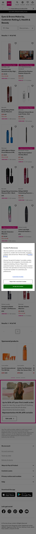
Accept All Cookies (18, 286)
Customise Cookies (18, 276)
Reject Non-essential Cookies (18, 281)
